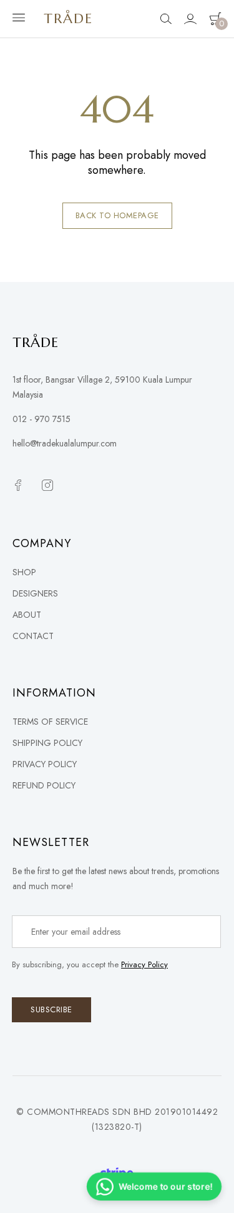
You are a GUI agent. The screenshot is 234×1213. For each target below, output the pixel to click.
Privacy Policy (144, 964)
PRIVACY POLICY (44, 764)
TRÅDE (68, 18)
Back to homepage (117, 215)
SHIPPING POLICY (47, 743)
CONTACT (33, 636)
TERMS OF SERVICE (50, 721)
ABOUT (26, 614)
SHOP (24, 572)
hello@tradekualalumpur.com (64, 443)
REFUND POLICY (44, 785)
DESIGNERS (35, 593)
